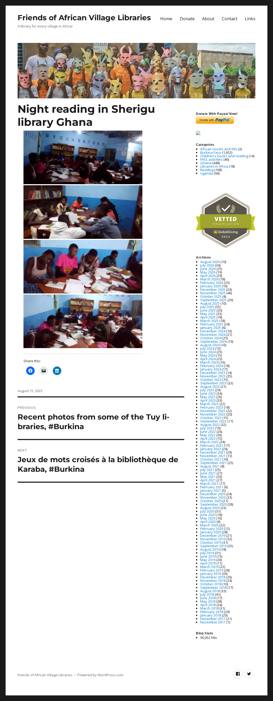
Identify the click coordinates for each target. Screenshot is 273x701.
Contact (229, 19)
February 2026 (211, 282)
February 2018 (211, 611)
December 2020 (212, 493)
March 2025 (209, 320)
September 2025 (213, 299)
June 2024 (208, 351)
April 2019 (208, 563)
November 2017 (213, 622)
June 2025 (208, 310)
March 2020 (209, 525)
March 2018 (209, 608)
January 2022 (210, 448)
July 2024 (207, 348)
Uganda (206, 173)
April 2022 (208, 438)
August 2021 (210, 466)
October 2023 (211, 379)
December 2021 (212, 452)
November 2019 (213, 539)
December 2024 (212, 331)
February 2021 (211, 487)
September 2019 (213, 545)
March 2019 (209, 566)
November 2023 (213, 376)
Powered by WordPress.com (100, 674)
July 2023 (207, 390)
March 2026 (209, 279)
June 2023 (208, 393)
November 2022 (213, 414)
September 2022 (213, 421)
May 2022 (207, 435)
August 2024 (210, 345)
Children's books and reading (224, 156)
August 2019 (210, 549)
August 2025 (210, 303)
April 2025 (208, 317)
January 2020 (210, 532)
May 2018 (207, 601)
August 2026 (210, 261)
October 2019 (211, 542)
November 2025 (213, 293)
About (208, 19)
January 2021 (210, 490)
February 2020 (211, 528)
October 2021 (211, 459)
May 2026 (207, 272)
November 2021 (213, 455)
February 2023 (211, 407)
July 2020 (207, 511)
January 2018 (210, 615)
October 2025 (211, 296)
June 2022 (208, 431)
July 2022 (207, 428)
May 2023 (207, 396)
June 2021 (208, 473)
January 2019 (210, 573)
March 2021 (209, 483)
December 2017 (212, 618)
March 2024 (209, 362)
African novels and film (218, 149)
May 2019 (207, 559)
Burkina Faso (210, 152)
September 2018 (213, 587)
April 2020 (208, 521)
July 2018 (207, 594)
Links (250, 19)
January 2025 (210, 327)
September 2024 (213, 341)
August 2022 (210, 424)
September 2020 (213, 504)
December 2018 (212, 577)
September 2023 (213, 383)
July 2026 (207, 265)
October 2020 (211, 500)
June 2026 (208, 268)
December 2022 (212, 410)
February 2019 (211, 570)
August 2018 (210, 591)
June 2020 (208, 514)
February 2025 (211, 324)
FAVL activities (211, 159)
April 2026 (208, 275)
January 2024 (210, 369)
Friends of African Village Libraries (84, 17)
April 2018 (208, 604)
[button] (82, 157)
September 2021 (213, 462)
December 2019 (212, 535)
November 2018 (213, 580)
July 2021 (207, 469)
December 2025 (212, 289)
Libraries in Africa (214, 166)
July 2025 (207, 306)
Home (166, 19)
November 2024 (213, 334)
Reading (207, 169)
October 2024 (211, 338)
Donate (187, 19)
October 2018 (211, 584)
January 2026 (210, 286)
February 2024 (211, 365)
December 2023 (212, 372)
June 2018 (208, 597)
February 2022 (211, 445)
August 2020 (210, 507)
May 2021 (207, 476)
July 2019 (207, 552)
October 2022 (211, 417)
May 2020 (207, 518)
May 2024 (207, 355)
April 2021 (208, 480)
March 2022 (209, 442)
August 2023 (210, 386)
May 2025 (207, 313)
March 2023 (209, 403)
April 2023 (208, 400)
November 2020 (213, 497)
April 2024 (208, 358)
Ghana (205, 162)
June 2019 (208, 556)
